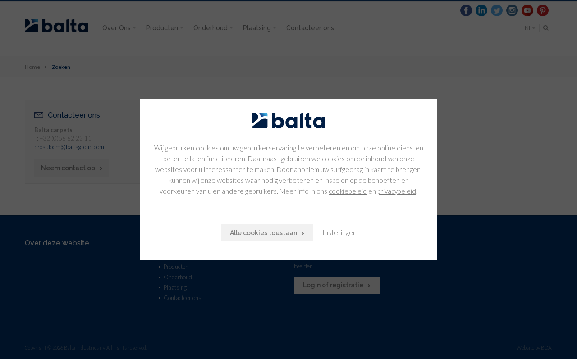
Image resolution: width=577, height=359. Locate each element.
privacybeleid (396, 191)
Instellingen (339, 232)
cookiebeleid (348, 191)
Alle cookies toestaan (263, 232)
